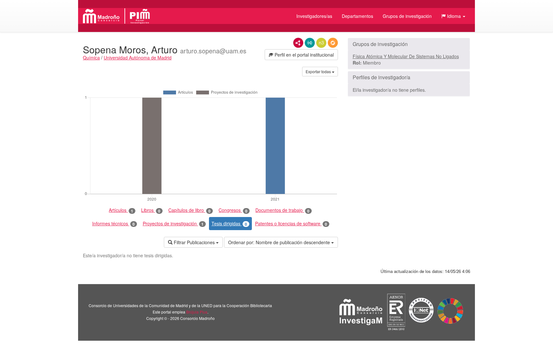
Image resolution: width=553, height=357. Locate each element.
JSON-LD (310, 43)
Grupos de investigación (407, 16)
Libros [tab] (150, 210)
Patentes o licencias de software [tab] (291, 223)
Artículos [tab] (121, 210)
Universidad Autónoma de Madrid (138, 57)
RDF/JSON (333, 43)
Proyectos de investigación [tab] (173, 223)
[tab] (409, 44)
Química (91, 57)
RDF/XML (298, 43)
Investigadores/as (314, 16)
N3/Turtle (321, 43)
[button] (453, 16)
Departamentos (357, 16)
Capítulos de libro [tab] (189, 210)
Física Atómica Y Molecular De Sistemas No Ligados (406, 56)
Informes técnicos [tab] (113, 223)
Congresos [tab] (233, 210)
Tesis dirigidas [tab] (229, 223)
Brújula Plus (196, 311)
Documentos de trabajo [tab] (282, 210)
